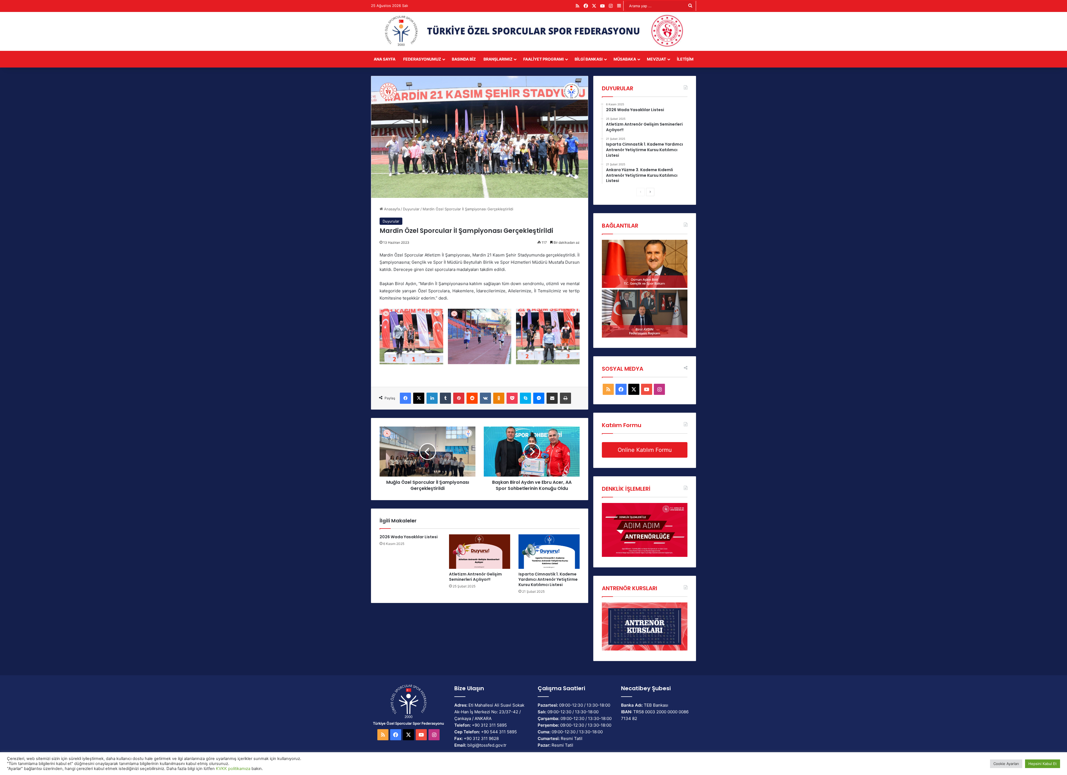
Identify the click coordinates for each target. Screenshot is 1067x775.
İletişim (685, 59)
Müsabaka (625, 59)
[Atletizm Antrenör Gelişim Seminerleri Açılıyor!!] (479, 551)
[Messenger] (538, 398)
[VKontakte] (485, 398)
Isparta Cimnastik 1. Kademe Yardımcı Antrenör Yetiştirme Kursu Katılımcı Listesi (548, 579)
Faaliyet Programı (543, 59)
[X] (418, 398)
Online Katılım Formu (645, 450)
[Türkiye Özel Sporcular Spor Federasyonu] (533, 31)
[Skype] (525, 398)
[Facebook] (405, 398)
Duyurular (411, 209)
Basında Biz (464, 59)
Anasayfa (391, 209)
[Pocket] (512, 398)
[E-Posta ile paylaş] (552, 398)
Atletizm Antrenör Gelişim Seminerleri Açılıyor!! (475, 576)
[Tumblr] (445, 398)
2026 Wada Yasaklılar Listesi (409, 537)
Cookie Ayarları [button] (1006, 763)
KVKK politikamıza (233, 768)
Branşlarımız (497, 59)
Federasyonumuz (422, 59)
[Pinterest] (458, 398)
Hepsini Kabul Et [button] (1042, 763)
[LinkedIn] (432, 398)
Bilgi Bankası (589, 59)
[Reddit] (472, 398)
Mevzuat (656, 59)
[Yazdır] (565, 398)
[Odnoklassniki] (498, 398)
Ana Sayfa (384, 59)
